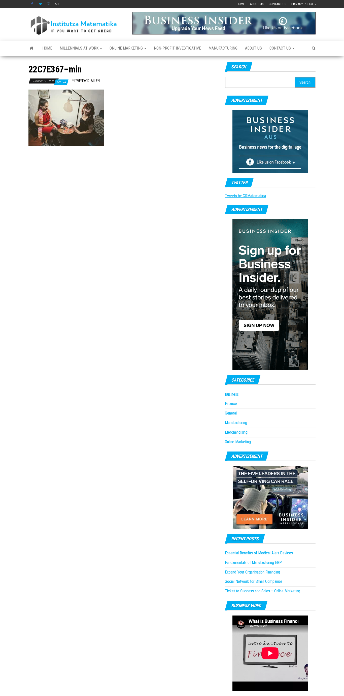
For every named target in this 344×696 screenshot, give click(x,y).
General (231, 413)
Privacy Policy (302, 4)
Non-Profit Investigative (177, 48)
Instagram (49, 4)
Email (57, 4)
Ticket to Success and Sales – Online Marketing (262, 591)
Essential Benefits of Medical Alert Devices (259, 553)
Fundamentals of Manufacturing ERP (253, 562)
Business (232, 394)
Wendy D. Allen (88, 81)
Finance (231, 403)
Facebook (32, 4)
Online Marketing (127, 48)
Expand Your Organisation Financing (252, 572)
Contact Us (277, 4)
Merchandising (236, 432)
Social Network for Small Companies (254, 581)
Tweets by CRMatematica (245, 195)
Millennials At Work (79, 48)
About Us (257, 4)
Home (241, 4)
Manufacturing (223, 48)
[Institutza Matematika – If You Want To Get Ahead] (32, 48)
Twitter (41, 4)
